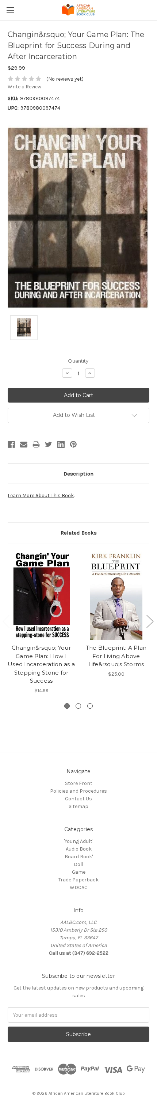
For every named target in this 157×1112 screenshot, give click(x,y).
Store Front (78, 783)
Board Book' (79, 857)
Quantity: (78, 361)
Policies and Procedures (78, 791)
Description (78, 473)
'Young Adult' (78, 841)
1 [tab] (67, 706)
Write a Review (24, 87)
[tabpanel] (41, 622)
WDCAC (79, 887)
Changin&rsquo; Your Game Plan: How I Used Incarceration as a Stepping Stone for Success (41, 664)
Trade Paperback (78, 880)
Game (78, 872)
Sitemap (78, 806)
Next (149, 621)
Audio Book (79, 849)
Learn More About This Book (41, 495)
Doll (78, 864)
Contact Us (78, 799)
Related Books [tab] (79, 532)
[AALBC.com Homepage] (78, 10)
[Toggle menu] (10, 10)
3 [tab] (90, 706)
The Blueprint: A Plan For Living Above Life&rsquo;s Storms (116, 656)
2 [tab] (78, 706)
